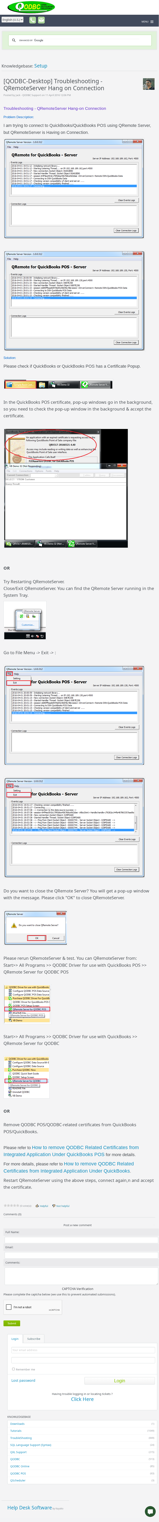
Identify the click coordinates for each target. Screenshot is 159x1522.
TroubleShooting (82, 1438)
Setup (40, 65)
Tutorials (82, 1431)
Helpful (43, 1206)
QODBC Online (82, 1466)
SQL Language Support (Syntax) (82, 1445)
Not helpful (62, 1206)
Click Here (82, 1399)
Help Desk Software (29, 1507)
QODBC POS (82, 1473)
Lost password (23, 1380)
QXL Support (82, 1452)
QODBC (82, 1459)
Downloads (82, 1424)
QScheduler (82, 1480)
